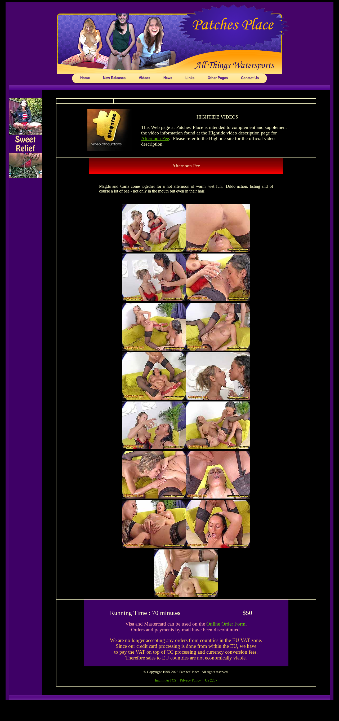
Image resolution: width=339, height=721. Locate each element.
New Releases (114, 78)
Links (189, 78)
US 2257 (211, 680)
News (167, 78)
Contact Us (250, 78)
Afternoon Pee (155, 138)
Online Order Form (226, 624)
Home (85, 78)
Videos (144, 78)
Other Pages (218, 78)
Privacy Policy (190, 680)
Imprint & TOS (165, 680)
